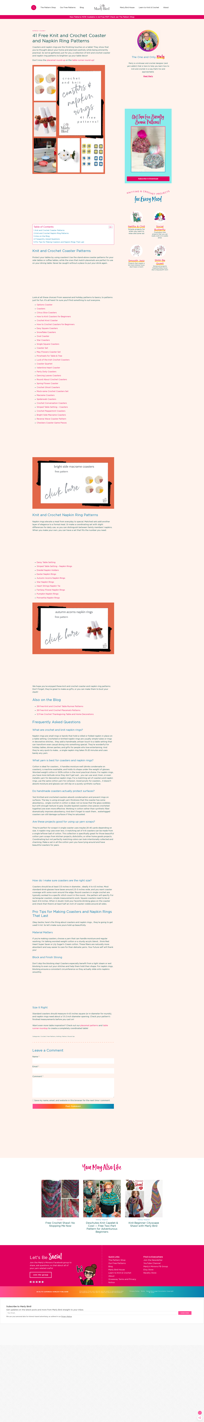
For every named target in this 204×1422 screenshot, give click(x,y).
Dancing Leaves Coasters (49, 376)
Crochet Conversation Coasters (52, 403)
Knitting (58, 1036)
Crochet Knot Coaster (47, 321)
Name (35, 1057)
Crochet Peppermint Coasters (51, 411)
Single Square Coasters (48, 344)
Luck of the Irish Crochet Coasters (53, 360)
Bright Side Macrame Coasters (51, 415)
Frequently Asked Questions (47, 239)
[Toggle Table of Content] (109, 227)
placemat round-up (56, 60)
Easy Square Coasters (47, 328)
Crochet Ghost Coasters (48, 387)
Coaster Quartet (44, 364)
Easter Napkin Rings (46, 574)
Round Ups (71, 1036)
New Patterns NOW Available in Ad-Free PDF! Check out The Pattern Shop (102, 17)
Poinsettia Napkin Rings (48, 598)
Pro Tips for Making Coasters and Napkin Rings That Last (59, 242)
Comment (37, 1076)
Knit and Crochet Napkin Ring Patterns (52, 233)
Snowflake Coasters (46, 332)
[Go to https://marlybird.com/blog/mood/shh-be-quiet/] (159, 258)
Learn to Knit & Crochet (119, 1273)
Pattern (64, 1036)
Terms (143, 1291)
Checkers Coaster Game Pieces (52, 423)
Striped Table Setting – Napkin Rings (54, 566)
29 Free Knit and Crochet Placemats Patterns (58, 710)
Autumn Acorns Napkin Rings (51, 578)
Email (35, 1067)
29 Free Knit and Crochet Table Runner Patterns (60, 706)
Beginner (105, 1219)
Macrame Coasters (46, 395)
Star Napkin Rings (45, 582)
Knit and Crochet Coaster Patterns (49, 230)
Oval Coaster (43, 336)
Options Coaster (44, 305)
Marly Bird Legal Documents (156, 1291)
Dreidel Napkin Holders (48, 570)
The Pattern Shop (116, 1260)
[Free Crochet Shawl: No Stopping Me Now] (60, 1198)
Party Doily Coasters (46, 372)
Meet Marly (148, 76)
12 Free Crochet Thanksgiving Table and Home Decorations (65, 714)
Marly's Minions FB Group (155, 1267)
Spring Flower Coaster (47, 384)
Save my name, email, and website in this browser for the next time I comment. (72, 1101)
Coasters (41, 309)
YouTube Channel (152, 1263)
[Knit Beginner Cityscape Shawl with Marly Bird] (144, 1198)
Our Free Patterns (117, 1263)
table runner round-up (83, 60)
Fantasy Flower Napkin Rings (51, 590)
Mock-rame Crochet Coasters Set (52, 391)
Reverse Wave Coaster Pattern (51, 419)
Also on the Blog (42, 236)
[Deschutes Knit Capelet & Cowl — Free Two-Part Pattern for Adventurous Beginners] (102, 1198)
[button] (31, 1282)
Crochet (42, 30)
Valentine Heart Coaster (48, 368)
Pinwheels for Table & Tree (49, 356)
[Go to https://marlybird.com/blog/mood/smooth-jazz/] (136, 256)
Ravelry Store (149, 1273)
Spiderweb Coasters (46, 399)
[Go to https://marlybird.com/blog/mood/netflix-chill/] (136, 223)
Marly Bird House (116, 1270)
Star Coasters (43, 340)
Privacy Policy (135, 1291)
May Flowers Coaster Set (49, 352)
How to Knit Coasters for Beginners (54, 317)
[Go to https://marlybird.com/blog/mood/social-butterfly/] (159, 225)
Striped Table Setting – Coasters (52, 407)
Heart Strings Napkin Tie (48, 586)
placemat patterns (89, 1026)
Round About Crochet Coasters (52, 380)
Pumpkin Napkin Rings (47, 594)
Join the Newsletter (152, 1260)
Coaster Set (42, 348)
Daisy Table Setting (46, 562)
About (111, 1276)
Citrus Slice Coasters (47, 313)
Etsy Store (148, 1270)
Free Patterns (51, 1036)
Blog (110, 1267)
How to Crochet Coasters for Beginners (55, 324)
